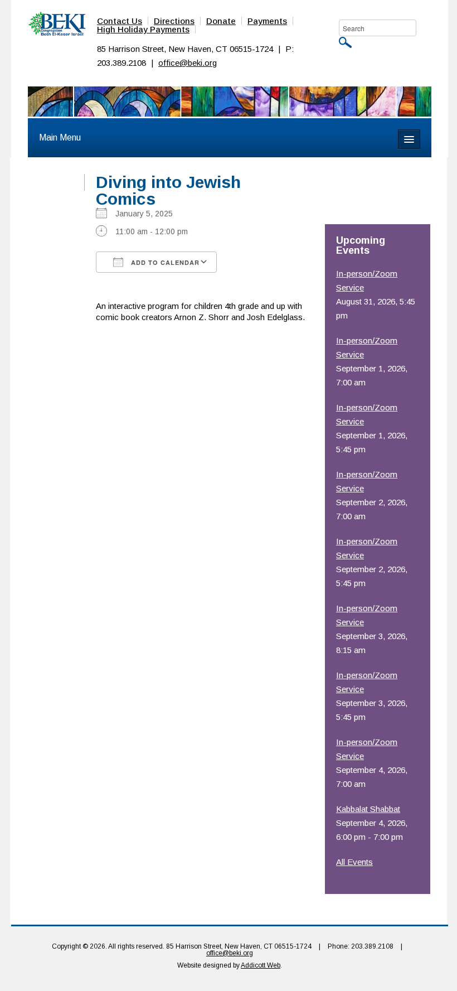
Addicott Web (260, 965)
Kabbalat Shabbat (368, 809)
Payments (267, 21)
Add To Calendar (164, 262)
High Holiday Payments (143, 29)
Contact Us (119, 21)
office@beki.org (187, 62)
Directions (174, 21)
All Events (354, 862)
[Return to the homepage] (57, 22)
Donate (221, 21)
